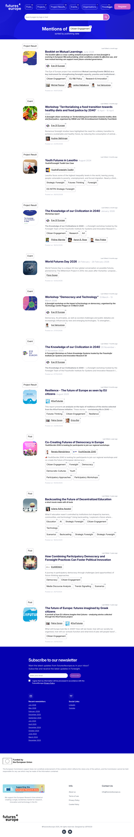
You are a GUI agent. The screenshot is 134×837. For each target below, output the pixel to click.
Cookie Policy (74, 804)
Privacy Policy (49, 683)
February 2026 (34, 711)
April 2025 (32, 724)
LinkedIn (72, 705)
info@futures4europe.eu (111, 792)
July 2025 (32, 721)
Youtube (72, 708)
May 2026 (32, 708)
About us (72, 792)
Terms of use (74, 796)
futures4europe (49, 827)
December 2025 (35, 715)
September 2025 (35, 718)
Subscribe (75, 676)
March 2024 (33, 737)
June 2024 (33, 734)
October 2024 (34, 731)
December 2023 (35, 740)
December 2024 (35, 727)
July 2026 (32, 705)
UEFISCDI (88, 827)
